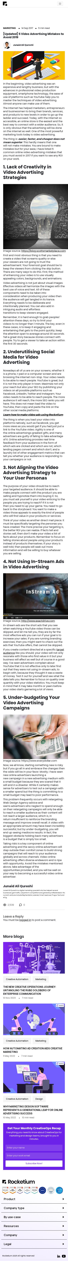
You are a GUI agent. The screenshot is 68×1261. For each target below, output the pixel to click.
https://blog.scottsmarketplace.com (43, 250)
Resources (11, 1226)
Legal (7, 1244)
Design (39, 1098)
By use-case (12, 1217)
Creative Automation (17, 979)
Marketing (9, 28)
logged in (25, 919)
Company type (14, 1208)
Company (10, 1235)
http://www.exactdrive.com (38, 620)
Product (9, 1199)
